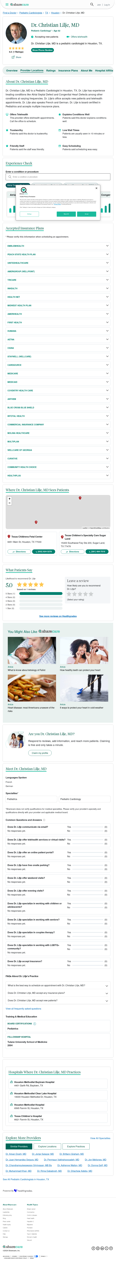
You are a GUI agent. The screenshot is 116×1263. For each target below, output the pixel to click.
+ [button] (9, 498)
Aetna (10, 339)
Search (92, 4)
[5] (91, 593)
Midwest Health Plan (19, 305)
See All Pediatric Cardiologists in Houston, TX (26, 1179)
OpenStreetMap (95, 528)
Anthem (11, 399)
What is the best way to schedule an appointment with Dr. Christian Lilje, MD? (46, 985)
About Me (86, 70)
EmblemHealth (15, 245)
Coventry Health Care (20, 390)
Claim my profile (40, 753)
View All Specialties (100, 1138)
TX (46, 12)
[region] (58, 202)
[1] (68, 593)
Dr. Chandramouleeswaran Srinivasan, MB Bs (29, 1165)
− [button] (9, 503)
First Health (14, 322)
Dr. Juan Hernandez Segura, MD (22, 1159)
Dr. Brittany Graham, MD (72, 1154)
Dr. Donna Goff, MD (98, 1165)
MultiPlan (13, 441)
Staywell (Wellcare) (19, 356)
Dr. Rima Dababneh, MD (49, 1171)
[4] (85, 593)
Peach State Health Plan (21, 254)
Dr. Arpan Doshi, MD (16, 1154)
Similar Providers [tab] (19, 1146)
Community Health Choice (21, 467)
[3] (80, 593)
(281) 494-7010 (98, 551)
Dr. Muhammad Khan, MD (19, 1171)
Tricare (11, 279)
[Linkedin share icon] (102, 1249)
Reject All (66, 214)
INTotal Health (16, 416)
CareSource (14, 365)
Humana (11, 331)
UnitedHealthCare (17, 262)
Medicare (12, 373)
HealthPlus (14, 475)
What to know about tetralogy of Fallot (26, 670)
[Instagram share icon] (98, 1249)
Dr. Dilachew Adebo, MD (79, 1171)
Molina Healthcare (18, 433)
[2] (74, 593)
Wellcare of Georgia (19, 450)
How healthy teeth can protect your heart (80, 670)
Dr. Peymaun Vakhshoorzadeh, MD (61, 1159)
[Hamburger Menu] (8, 4)
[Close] (96, 188)
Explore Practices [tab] (76, 1146)
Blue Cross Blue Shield (20, 407)
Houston (55, 12)
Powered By (8, 1190)
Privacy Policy (57, 204)
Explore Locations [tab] (47, 1146)
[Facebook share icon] (93, 1249)
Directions (20, 551)
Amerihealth (14, 313)
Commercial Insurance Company (25, 424)
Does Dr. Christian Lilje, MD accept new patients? (32, 1000)
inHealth (12, 288)
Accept (86, 214)
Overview (12, 70)
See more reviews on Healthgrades (58, 616)
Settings (29, 214)
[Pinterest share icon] (111, 1249)
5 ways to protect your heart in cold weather (81, 707)
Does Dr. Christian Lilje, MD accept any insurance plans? (36, 992)
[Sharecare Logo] (20, 4)
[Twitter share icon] (106, 1249)
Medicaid (12, 382)
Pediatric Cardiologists (30, 12)
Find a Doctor (9, 12)
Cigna (10, 348)
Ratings (51, 70)
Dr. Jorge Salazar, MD (43, 1154)
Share (18, 57)
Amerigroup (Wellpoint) (21, 271)
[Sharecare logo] (34, 1247)
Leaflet (85, 528)
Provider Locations (31, 70)
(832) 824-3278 (45, 551)
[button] (43, 819)
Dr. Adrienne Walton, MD (69, 1165)
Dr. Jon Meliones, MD (95, 1159)
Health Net (13, 296)
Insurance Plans (68, 70)
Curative (12, 458)
